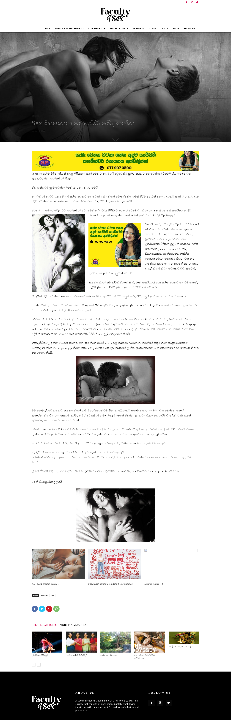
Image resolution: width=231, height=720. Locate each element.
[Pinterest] (49, 609)
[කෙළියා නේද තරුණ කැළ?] (184, 638)
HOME (47, 28)
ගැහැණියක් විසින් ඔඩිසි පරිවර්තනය (144, 657)
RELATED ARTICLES (44, 624)
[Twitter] (197, 2)
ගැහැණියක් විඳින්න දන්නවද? (45, 584)
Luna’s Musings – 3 (153, 584)
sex (53, 595)
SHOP (176, 28)
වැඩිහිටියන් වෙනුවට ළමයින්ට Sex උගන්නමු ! (110, 584)
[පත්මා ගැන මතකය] (115, 642)
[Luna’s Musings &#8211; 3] (171, 564)
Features (35, 116)
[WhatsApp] (56, 609)
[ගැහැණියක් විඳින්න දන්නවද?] (58, 564)
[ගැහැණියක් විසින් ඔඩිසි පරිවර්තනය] (149, 642)
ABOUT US (189, 28)
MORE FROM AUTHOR (73, 624)
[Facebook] (186, 2)
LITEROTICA (95, 28)
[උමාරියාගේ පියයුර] (47, 642)
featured (44, 595)
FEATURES (138, 28)
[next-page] (39, 665)
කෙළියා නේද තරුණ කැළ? (181, 646)
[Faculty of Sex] (115, 15)
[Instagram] (192, 2)
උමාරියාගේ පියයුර (40, 655)
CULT (165, 28)
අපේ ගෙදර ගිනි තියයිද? (76, 655)
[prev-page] (34, 665)
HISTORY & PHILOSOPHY (69, 28)
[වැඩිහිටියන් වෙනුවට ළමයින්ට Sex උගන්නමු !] (114, 564)
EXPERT (153, 28)
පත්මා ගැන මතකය (108, 655)
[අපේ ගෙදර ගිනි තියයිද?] (81, 642)
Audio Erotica (119, 28)
